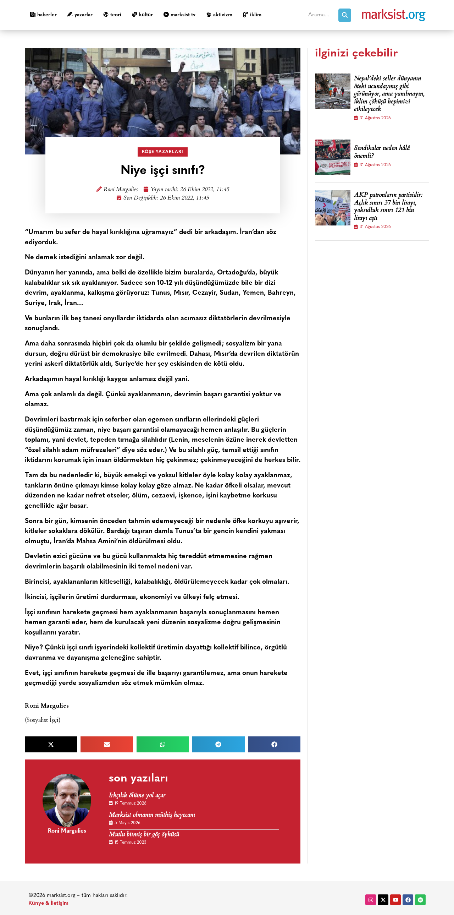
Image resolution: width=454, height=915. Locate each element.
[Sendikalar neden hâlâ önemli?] (332, 157)
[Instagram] (370, 899)
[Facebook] (408, 899)
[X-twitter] (383, 899)
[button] (51, 744)
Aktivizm (222, 15)
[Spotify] (420, 899)
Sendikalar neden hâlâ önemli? (382, 152)
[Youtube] (395, 899)
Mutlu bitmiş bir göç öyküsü (144, 835)
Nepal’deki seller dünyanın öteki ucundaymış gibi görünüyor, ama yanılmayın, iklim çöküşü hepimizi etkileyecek (389, 94)
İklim (255, 15)
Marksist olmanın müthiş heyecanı (152, 815)
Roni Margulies (121, 190)
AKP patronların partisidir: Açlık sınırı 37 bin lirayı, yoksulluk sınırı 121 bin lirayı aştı (388, 207)
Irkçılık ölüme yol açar (137, 796)
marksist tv (183, 15)
